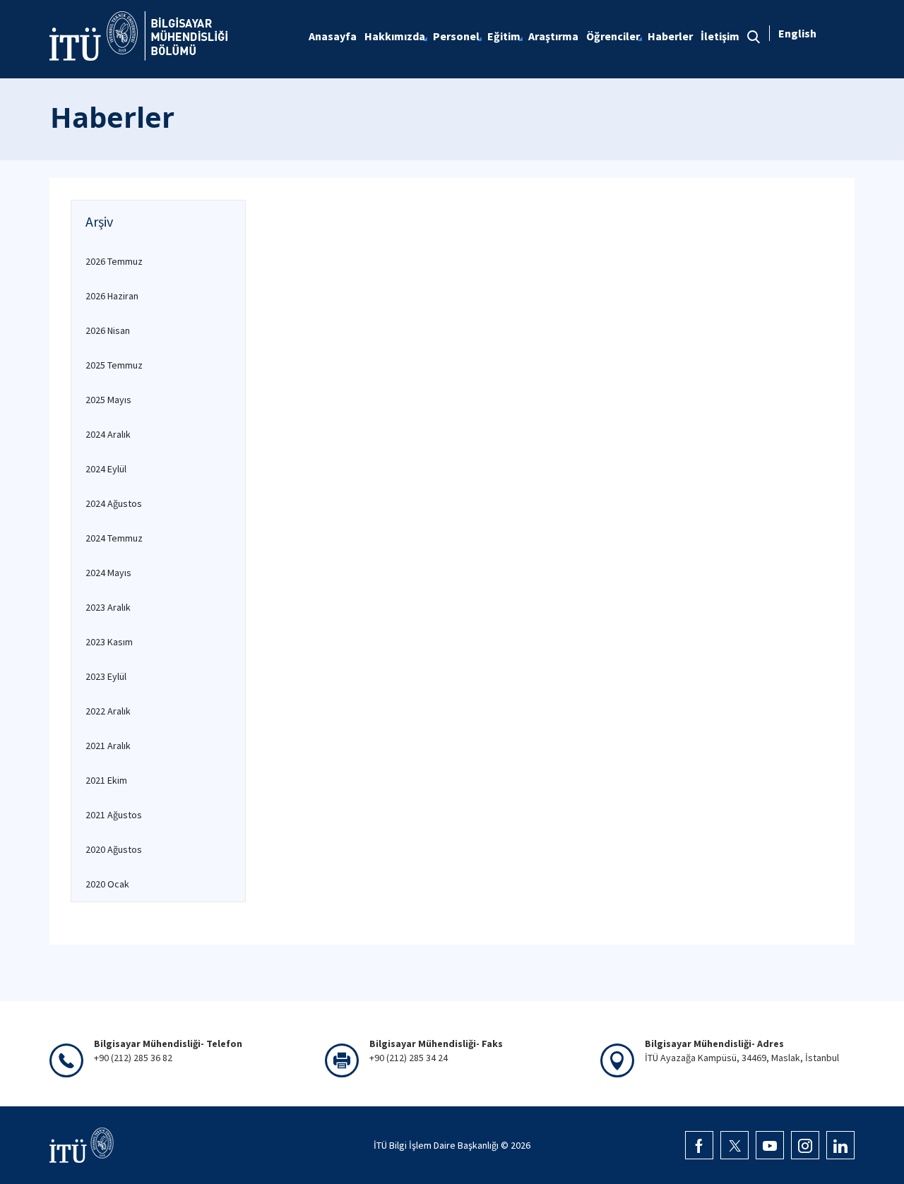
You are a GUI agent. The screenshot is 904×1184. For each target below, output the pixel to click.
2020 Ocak (107, 884)
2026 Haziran (111, 295)
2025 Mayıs (108, 399)
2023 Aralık (108, 607)
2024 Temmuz (114, 538)
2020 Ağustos (113, 849)
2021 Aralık (108, 745)
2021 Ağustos (113, 814)
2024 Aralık (108, 434)
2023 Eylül (105, 676)
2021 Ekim (106, 780)
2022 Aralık (108, 711)
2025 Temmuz (114, 365)
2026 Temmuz (114, 261)
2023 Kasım (109, 641)
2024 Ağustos (113, 503)
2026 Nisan (107, 330)
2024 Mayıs (108, 572)
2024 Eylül (105, 468)
